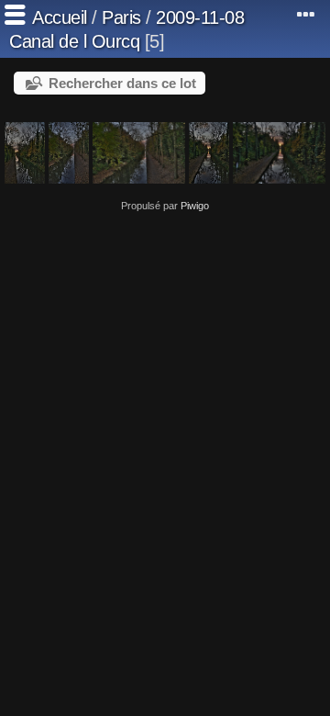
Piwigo (195, 205)
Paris (121, 17)
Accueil (59, 17)
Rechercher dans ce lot (122, 83)
